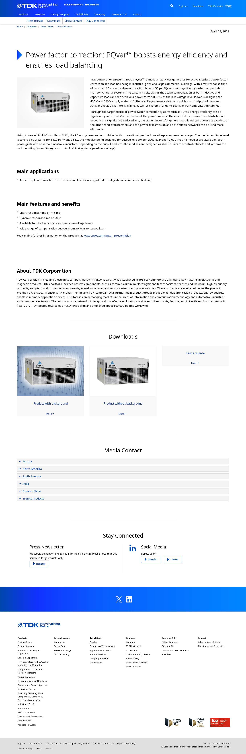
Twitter (174, 559)
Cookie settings (25, 748)
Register (40, 563)
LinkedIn (152, 559)
